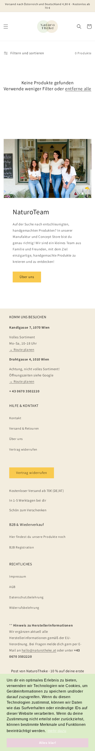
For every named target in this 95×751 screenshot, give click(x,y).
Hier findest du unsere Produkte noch (37, 537)
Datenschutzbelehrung (26, 597)
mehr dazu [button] (57, 731)
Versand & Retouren (24, 428)
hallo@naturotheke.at (39, 650)
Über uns (27, 277)
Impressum (17, 576)
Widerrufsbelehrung (24, 608)
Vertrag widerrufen (23, 449)
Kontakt (15, 418)
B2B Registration (21, 547)
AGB (12, 587)
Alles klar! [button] (47, 743)
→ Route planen (21, 349)
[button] (6, 26)
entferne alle (78, 89)
